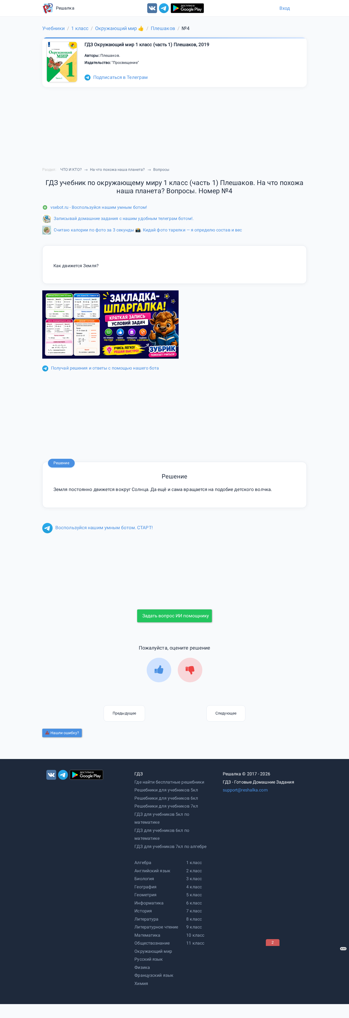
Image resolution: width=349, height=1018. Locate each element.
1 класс (194, 862)
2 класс (194, 870)
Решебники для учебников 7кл (166, 806)
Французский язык (153, 975)
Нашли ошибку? (64, 733)
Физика (142, 967)
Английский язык (152, 870)
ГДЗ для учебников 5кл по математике (161, 818)
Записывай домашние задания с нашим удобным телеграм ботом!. (124, 218)
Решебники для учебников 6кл (166, 798)
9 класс (194, 927)
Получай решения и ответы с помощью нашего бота (105, 368)
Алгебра (142, 862)
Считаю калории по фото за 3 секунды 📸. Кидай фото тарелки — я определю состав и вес (148, 230)
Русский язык (148, 959)
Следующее (225, 713)
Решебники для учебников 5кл (166, 790)
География (145, 886)
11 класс (195, 943)
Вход (284, 8)
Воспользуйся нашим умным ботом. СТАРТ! (104, 527)
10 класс (195, 935)
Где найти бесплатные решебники (169, 782)
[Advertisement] (307, 980)
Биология (144, 878)
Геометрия (145, 894)
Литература (146, 919)
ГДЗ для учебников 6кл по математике (161, 834)
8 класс (194, 919)
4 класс (194, 886)
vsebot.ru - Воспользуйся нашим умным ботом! (98, 207)
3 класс (194, 878)
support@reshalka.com (245, 790)
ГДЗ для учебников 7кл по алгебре (170, 846)
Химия (141, 983)
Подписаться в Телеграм (120, 77)
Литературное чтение (156, 927)
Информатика (149, 903)
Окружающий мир (153, 951)
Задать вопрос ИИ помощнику (175, 615)
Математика (147, 935)
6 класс (194, 903)
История (143, 910)
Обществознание (151, 943)
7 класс (194, 910)
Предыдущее (124, 713)
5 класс (194, 894)
